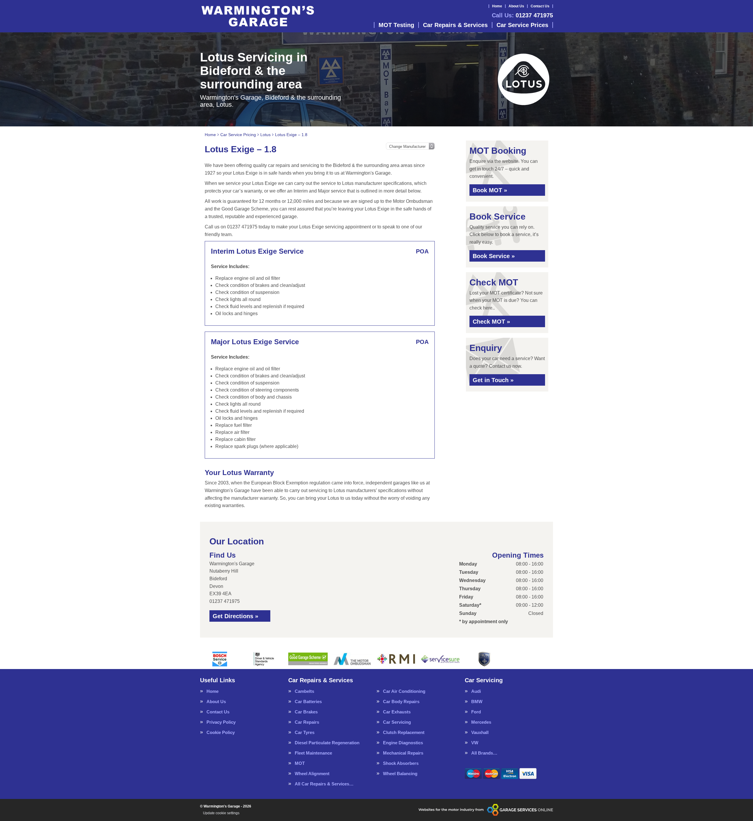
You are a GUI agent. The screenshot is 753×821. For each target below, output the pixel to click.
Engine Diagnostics (403, 742)
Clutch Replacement (403, 732)
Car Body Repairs (401, 701)
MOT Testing (396, 25)
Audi (476, 691)
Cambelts (304, 691)
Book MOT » (490, 190)
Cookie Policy (220, 732)
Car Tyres (304, 732)
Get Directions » (235, 616)
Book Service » (494, 256)
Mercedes (481, 722)
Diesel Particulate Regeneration (327, 742)
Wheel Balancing (400, 773)
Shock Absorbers (401, 763)
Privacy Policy (221, 722)
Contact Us (540, 6)
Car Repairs (307, 722)
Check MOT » (491, 321)
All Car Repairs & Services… (324, 784)
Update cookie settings (221, 813)
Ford (476, 712)
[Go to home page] (257, 16)
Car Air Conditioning (404, 691)
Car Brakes (306, 712)
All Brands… (484, 753)
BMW (476, 701)
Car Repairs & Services (455, 25)
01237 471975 (522, 15)
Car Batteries (308, 701)
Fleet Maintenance (313, 753)
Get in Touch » (493, 380)
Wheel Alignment (312, 773)
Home (497, 6)
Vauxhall (480, 732)
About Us (516, 6)
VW (474, 742)
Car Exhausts (397, 712)
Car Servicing (397, 722)
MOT (300, 763)
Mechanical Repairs (403, 753)
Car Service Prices (522, 25)
